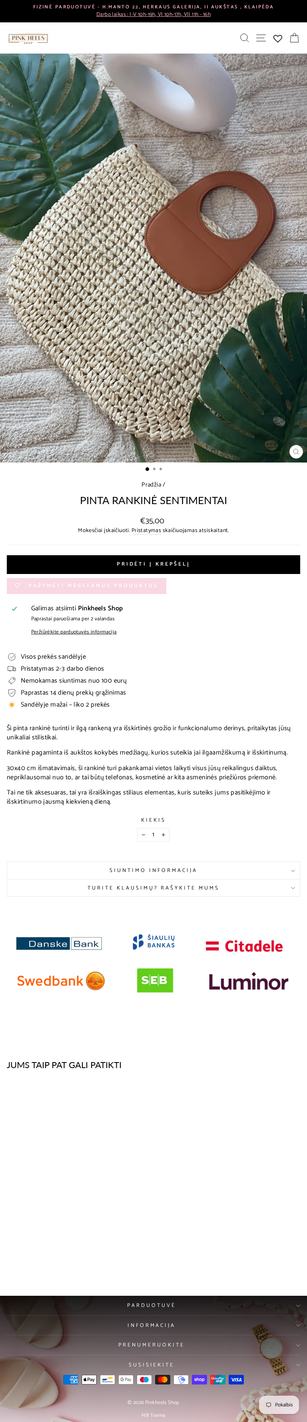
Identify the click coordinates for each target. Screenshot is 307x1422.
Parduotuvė (151, 1305)
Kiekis (153, 820)
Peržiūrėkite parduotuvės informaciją (74, 632)
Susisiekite (152, 1364)
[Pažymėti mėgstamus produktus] (110, 1092)
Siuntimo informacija (153, 870)
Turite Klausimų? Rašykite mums (153, 888)
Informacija (152, 1325)
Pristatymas (146, 531)
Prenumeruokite (151, 1345)
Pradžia (151, 485)
